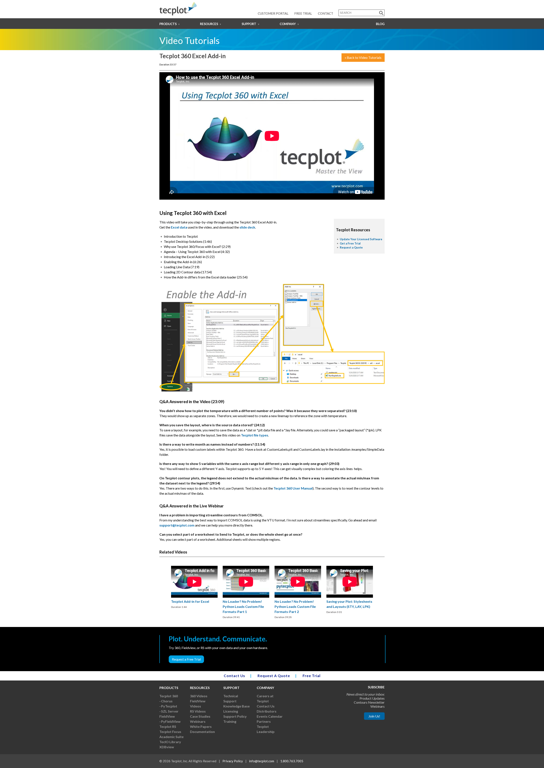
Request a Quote (351, 247)
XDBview (166, 747)
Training (229, 721)
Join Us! (374, 716)
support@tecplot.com (176, 525)
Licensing (230, 711)
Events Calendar (270, 716)
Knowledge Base (236, 706)
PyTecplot (169, 706)
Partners (264, 721)
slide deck (247, 227)
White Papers (201, 726)
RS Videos (198, 711)
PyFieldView (171, 721)
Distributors (266, 711)
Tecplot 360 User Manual (293, 488)
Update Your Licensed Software (361, 239)
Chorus (167, 701)
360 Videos (198, 696)
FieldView (167, 716)
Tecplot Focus (170, 732)
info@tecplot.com (261, 761)
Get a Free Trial (350, 243)
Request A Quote (274, 675)
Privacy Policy (232, 761)
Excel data (179, 227)
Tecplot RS (167, 726)
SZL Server (169, 711)
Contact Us (234, 675)
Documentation (202, 732)
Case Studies (200, 716)
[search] (381, 13)
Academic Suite (171, 737)
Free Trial (303, 13)
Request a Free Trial (186, 659)
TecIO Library (170, 742)
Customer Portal (273, 13)
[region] (194, 588)
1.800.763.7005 (291, 761)
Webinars (197, 721)
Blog (380, 24)
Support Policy (235, 716)
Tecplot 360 (168, 696)
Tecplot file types (254, 435)
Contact (325, 13)
